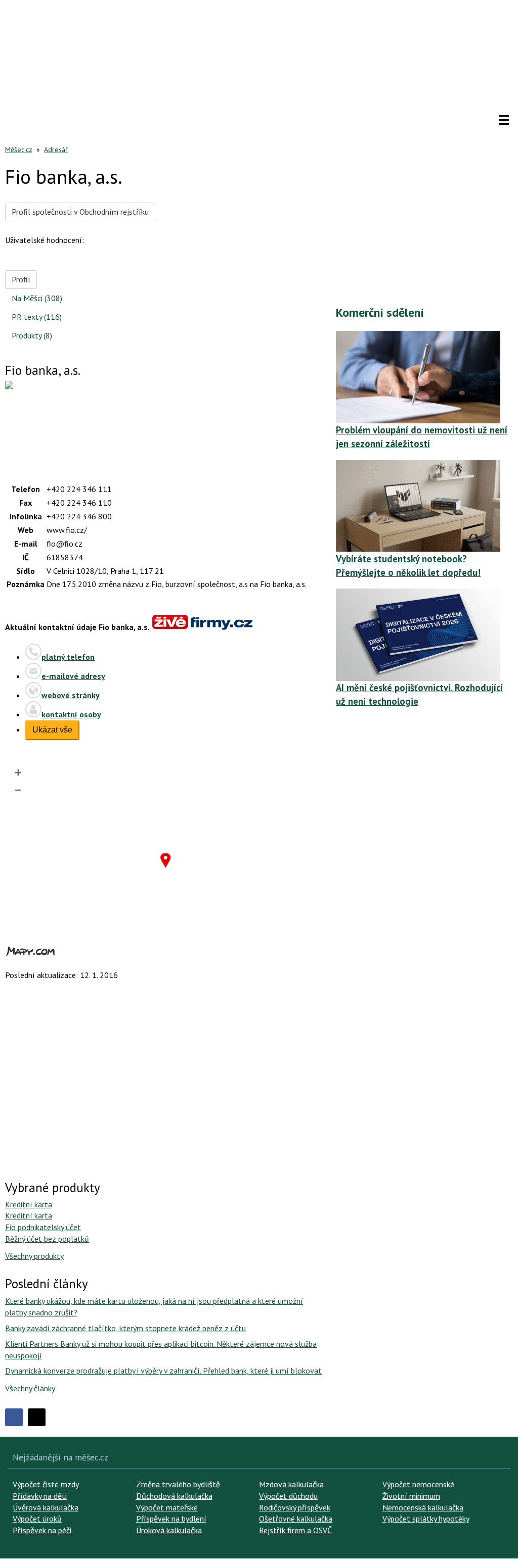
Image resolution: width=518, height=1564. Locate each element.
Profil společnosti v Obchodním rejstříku (80, 212)
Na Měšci (37, 298)
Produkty (32, 335)
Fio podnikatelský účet (43, 1227)
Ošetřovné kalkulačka (295, 1518)
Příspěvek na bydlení (171, 1518)
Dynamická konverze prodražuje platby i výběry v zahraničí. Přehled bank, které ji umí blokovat (163, 1370)
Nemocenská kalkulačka (422, 1507)
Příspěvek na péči (42, 1530)
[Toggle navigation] (504, 120)
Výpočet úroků (37, 1518)
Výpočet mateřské (167, 1507)
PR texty (37, 317)
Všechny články (30, 1388)
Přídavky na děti (40, 1496)
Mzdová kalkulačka (291, 1484)
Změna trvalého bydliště (178, 1484)
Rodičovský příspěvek (294, 1507)
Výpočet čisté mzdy (46, 1484)
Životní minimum (411, 1496)
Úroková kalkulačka (169, 1530)
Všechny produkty (34, 1256)
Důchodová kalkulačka (174, 1496)
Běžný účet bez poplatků (47, 1239)
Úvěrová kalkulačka (45, 1507)
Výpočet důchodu (288, 1496)
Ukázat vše (52, 729)
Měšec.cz (18, 149)
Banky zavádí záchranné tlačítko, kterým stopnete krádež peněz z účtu (125, 1328)
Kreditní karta (28, 1204)
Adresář (56, 149)
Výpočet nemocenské (418, 1484)
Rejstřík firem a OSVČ (295, 1530)
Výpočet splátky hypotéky (425, 1518)
